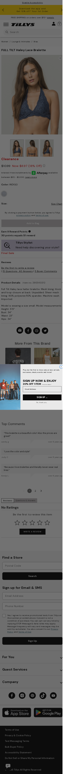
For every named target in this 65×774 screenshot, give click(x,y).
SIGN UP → (42, 397)
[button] (62, 366)
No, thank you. (41, 402)
